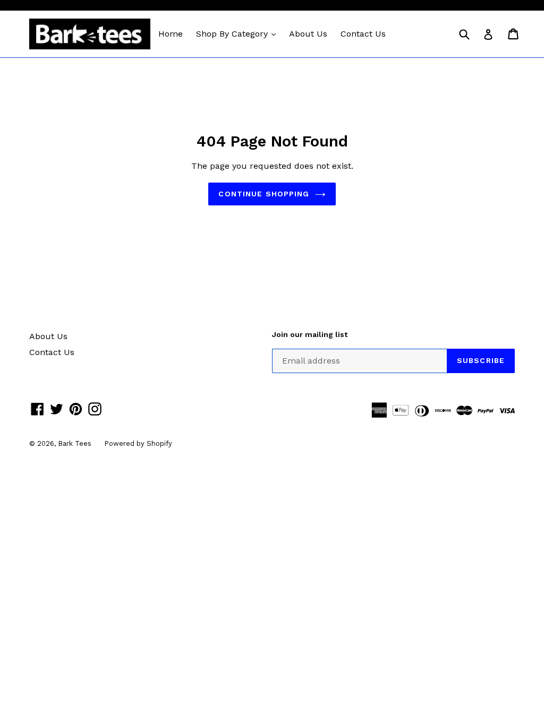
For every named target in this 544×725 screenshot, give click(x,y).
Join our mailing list (309, 334)
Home (170, 34)
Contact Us (363, 34)
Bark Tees (76, 443)
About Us (308, 34)
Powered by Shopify (138, 443)
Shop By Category (238, 33)
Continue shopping (263, 193)
